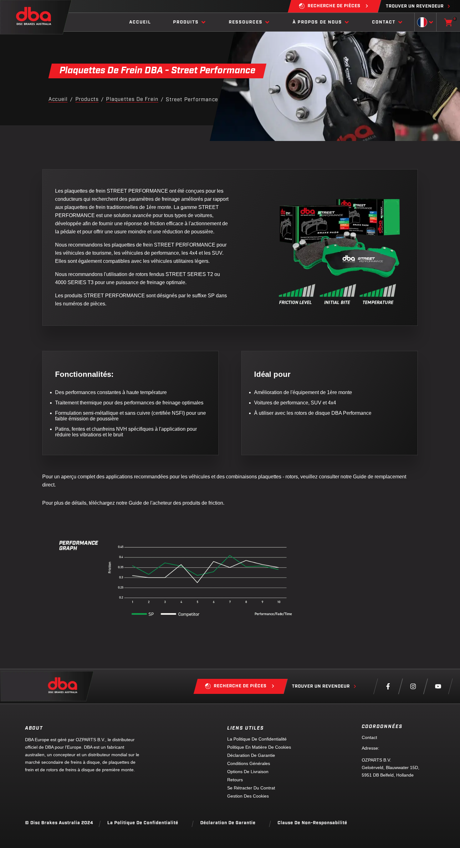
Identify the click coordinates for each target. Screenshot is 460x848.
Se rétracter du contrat (251, 787)
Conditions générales (248, 763)
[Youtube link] (438, 686)
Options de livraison (247, 771)
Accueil (140, 22)
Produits (186, 22)
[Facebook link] (388, 686)
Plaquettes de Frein (132, 99)
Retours (235, 779)
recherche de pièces (334, 6)
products (87, 99)
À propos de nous (317, 22)
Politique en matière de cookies (259, 747)
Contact (384, 22)
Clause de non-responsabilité (312, 823)
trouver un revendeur (415, 6)
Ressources (246, 22)
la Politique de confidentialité (257, 738)
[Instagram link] (413, 686)
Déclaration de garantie (251, 755)
